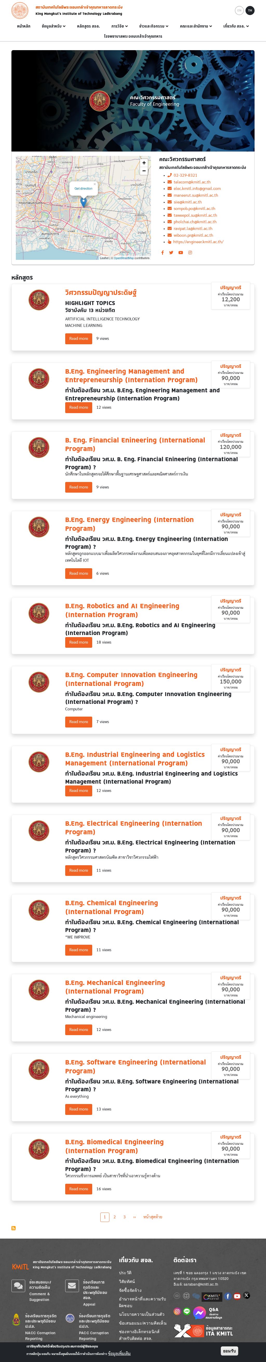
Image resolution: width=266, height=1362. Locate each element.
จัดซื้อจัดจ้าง (130, 1290)
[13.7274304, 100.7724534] (83, 202)
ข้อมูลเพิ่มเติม (119, 1354)
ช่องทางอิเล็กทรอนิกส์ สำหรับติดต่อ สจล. (139, 1334)
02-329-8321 (184, 175)
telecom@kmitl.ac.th (191, 182)
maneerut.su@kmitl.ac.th (195, 195)
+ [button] (144, 163)
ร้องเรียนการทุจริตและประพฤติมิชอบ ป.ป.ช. (41, 1321)
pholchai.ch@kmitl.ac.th (194, 222)
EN (239, 10)
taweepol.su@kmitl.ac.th (194, 215)
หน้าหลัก (23, 26)
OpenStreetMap (124, 258)
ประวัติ (125, 1272)
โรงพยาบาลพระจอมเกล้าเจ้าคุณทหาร (133, 36)
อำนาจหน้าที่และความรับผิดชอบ (142, 1302)
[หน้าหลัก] (21, 10)
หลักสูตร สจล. (88, 26)
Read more (80, 338)
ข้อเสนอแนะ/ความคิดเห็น (40, 1285)
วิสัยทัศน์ (127, 1281)
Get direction (83, 188)
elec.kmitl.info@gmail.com (196, 189)
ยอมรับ (229, 1351)
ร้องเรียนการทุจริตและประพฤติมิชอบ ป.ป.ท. (94, 1321)
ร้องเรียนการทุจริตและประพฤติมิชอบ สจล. (95, 1290)
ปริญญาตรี (230, 287)
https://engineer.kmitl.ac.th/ (197, 242)
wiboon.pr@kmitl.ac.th (192, 235)
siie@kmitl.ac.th (187, 202)
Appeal (89, 1304)
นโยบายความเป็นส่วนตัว (142, 1314)
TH (250, 10)
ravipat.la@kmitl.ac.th (192, 229)
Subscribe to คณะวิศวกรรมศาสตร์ (13, 1228)
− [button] (144, 171)
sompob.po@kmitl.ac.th (193, 209)
